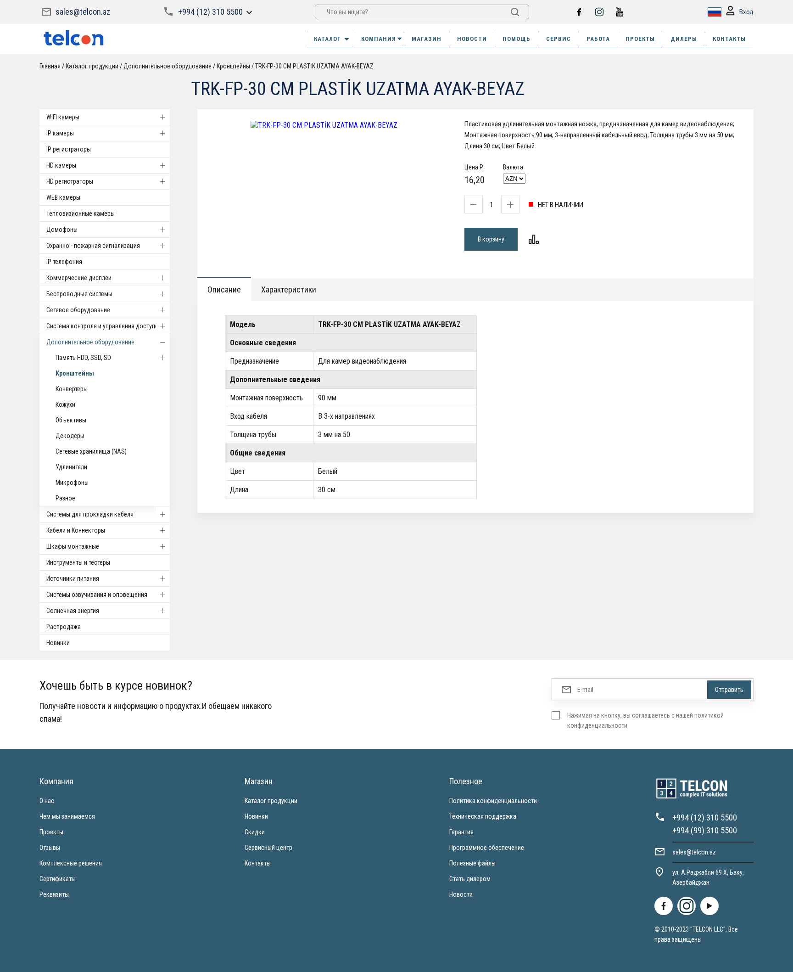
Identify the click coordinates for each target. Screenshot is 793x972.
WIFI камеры (62, 117)
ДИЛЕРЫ (683, 38)
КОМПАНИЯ (378, 38)
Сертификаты (57, 878)
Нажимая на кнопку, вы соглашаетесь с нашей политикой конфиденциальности (645, 720)
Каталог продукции (271, 800)
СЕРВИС (558, 38)
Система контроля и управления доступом (104, 326)
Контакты (258, 863)
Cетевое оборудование (78, 310)
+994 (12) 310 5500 (210, 12)
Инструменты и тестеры (78, 562)
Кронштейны (75, 373)
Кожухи (65, 404)
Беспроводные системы (79, 294)
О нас (46, 800)
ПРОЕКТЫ (640, 38)
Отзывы (49, 847)
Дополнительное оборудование (90, 342)
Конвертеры (72, 389)
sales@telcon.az (83, 12)
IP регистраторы (68, 149)
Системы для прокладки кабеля (90, 514)
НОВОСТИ (472, 38)
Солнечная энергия (72, 610)
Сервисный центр (268, 847)
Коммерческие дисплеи (79, 277)
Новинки (58, 642)
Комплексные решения (70, 863)
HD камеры (61, 165)
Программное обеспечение (486, 847)
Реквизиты (54, 894)
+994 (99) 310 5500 (704, 830)
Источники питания (72, 578)
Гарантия (461, 832)
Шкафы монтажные (72, 546)
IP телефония (64, 261)
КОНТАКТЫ (729, 38)
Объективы (71, 420)
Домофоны (62, 229)
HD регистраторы (69, 181)
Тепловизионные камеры (80, 213)
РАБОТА (598, 38)
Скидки (255, 832)
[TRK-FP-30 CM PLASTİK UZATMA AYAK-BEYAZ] (324, 125)
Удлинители (71, 467)
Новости (461, 894)
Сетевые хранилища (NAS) (91, 451)
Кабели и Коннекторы (75, 530)
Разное (65, 498)
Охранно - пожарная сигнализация (93, 245)
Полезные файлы (472, 863)
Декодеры (70, 435)
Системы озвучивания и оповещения (96, 594)
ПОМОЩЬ (517, 38)
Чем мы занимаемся (67, 816)
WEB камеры (63, 197)
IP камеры (60, 133)
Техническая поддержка (482, 816)
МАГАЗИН (426, 38)
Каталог (327, 38)
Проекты (51, 832)
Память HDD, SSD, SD (83, 357)
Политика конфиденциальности (493, 800)
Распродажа (63, 626)
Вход (746, 12)
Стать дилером (470, 878)
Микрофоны (72, 482)
